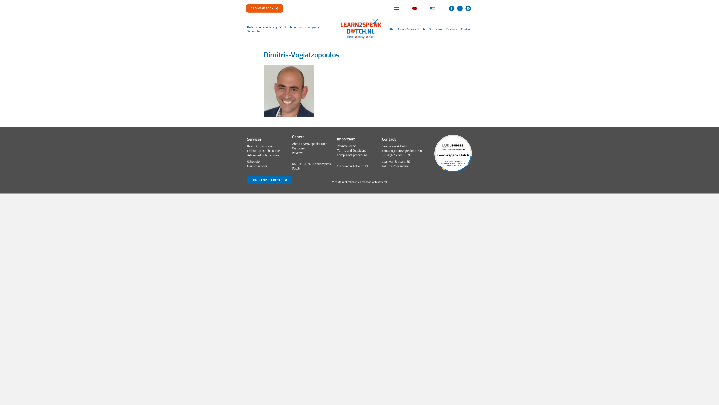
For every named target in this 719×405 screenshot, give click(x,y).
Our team (435, 29)
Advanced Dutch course (263, 155)
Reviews (451, 29)
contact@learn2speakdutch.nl (402, 151)
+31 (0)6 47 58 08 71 (396, 155)
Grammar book (257, 166)
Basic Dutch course (260, 146)
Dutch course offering (262, 27)
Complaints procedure (352, 155)
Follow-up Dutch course (263, 151)
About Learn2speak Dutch (407, 29)
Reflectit (382, 182)
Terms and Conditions (351, 151)
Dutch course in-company (301, 27)
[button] (280, 27)
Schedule (253, 31)
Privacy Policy (346, 146)
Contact (466, 29)
